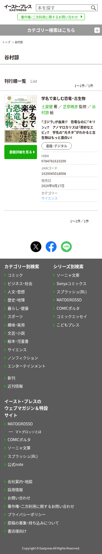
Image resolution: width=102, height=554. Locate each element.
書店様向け (17, 531)
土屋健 (47, 106)
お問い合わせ (19, 497)
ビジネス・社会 (20, 283)
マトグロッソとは (28, 431)
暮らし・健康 (18, 308)
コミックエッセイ (72, 316)
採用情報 (15, 489)
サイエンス (49, 198)
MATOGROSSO (69, 299)
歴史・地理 (16, 299)
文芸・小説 (16, 333)
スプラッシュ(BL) (72, 291)
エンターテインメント (27, 366)
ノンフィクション (23, 357)
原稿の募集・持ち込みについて (33, 522)
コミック (15, 275)
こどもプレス (68, 324)
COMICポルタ (68, 308)
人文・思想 (16, 291)
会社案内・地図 (20, 481)
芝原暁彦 (70, 106)
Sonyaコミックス (71, 283)
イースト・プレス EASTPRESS (18, 7)
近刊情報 (15, 386)
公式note (15, 464)
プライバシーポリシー (27, 514)
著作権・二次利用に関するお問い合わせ (49, 17)
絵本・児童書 (18, 341)
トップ (6, 42)
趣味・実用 (16, 324)
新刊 (11, 377)
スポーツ (15, 316)
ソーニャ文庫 (68, 275)
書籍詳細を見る (20, 152)
